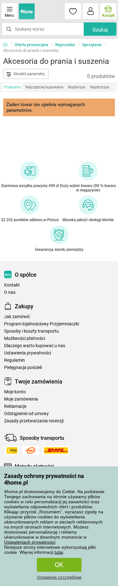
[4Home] (7, 45)
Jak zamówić (17, 316)
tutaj (58, 552)
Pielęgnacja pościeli (23, 367)
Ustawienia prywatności (27, 353)
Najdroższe (99, 87)
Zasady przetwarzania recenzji (34, 421)
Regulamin (14, 360)
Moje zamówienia (21, 399)
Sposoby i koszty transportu (31, 331)
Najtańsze (76, 87)
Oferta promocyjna (31, 44)
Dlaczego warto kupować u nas (34, 345)
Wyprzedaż (65, 44)
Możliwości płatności (24, 338)
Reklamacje (15, 406)
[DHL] (56, 450)
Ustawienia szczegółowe (59, 577)
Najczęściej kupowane (44, 87)
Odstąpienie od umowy (26, 413)
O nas (9, 292)
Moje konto (15, 392)
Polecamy (12, 87)
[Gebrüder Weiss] (30, 450)
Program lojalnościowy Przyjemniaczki (41, 324)
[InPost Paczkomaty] (12, 450)
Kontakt (12, 285)
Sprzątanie (92, 44)
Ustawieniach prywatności (29, 542)
